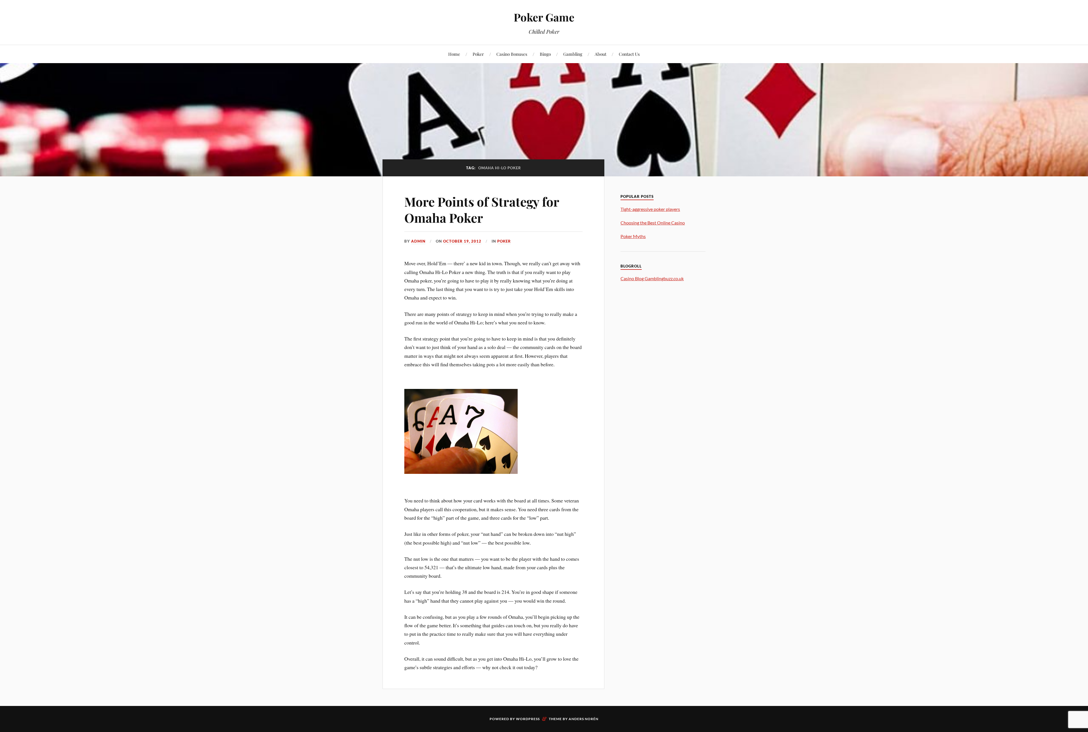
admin (418, 241)
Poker (478, 54)
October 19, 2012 (462, 241)
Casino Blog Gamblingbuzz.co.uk (652, 278)
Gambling (572, 54)
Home (454, 54)
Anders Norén (583, 719)
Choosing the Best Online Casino (652, 222)
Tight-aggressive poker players (650, 209)
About (600, 54)
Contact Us (629, 54)
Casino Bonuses (511, 54)
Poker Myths (633, 236)
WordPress (528, 719)
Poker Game (544, 17)
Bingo (545, 54)
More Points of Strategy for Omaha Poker (481, 209)
